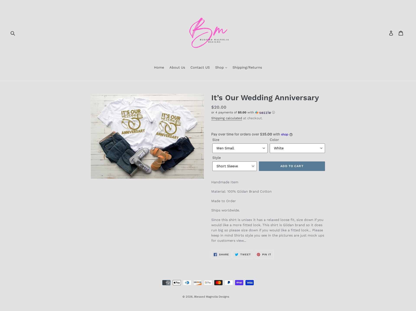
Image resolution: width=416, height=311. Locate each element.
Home (159, 67)
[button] (268, 112)
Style (216, 158)
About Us (177, 67)
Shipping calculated (226, 118)
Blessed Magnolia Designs (211, 296)
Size (215, 140)
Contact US (200, 67)
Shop (220, 67)
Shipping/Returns (247, 67)
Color (274, 140)
